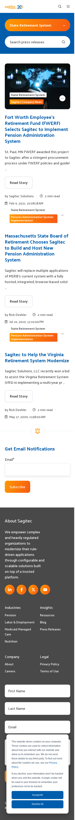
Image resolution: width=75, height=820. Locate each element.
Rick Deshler (17, 315)
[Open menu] (68, 6)
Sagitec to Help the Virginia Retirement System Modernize (37, 357)
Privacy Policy (49, 664)
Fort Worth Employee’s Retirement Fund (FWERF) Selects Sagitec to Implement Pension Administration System (36, 128)
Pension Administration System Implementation (32, 218)
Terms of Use (49, 671)
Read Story (19, 182)
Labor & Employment (19, 622)
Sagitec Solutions (21, 196)
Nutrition (11, 641)
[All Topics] (62, 98)
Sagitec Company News (26, 101)
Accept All (37, 795)
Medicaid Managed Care (18, 631)
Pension (10, 615)
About (9, 664)
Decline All (37, 804)
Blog (43, 622)
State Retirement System (28, 94)
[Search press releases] (63, 42)
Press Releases (50, 629)
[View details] (10, 590)
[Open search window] (60, 6)
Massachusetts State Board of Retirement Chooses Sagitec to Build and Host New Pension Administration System (36, 247)
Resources (47, 615)
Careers (10, 671)
